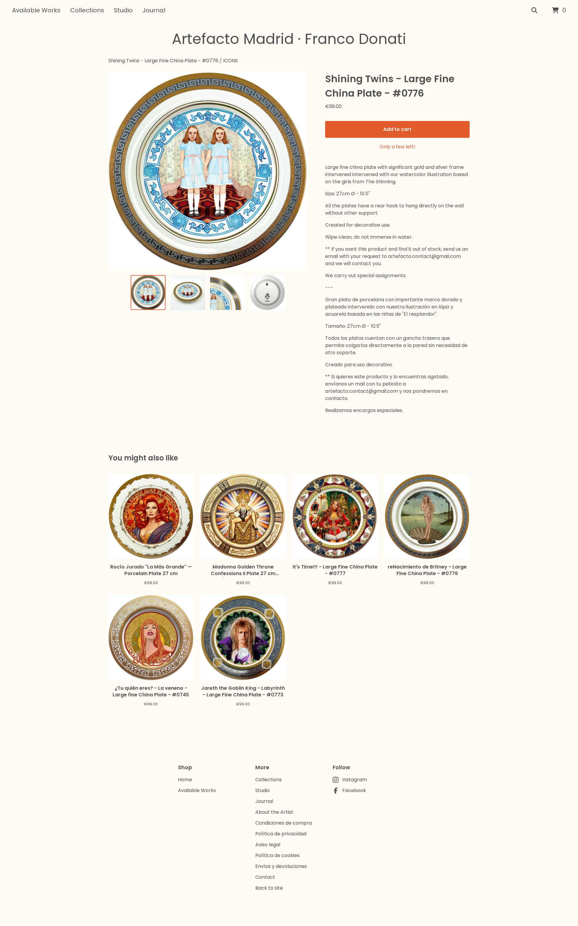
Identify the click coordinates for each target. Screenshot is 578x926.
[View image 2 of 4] (187, 292)
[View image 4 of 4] (267, 292)
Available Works (36, 10)
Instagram (354, 779)
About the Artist (274, 812)
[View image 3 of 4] (227, 292)
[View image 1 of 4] (148, 292)
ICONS (230, 60)
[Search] (534, 10)
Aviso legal (267, 844)
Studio (123, 10)
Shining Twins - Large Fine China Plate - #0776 (163, 60)
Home (185, 779)
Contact (265, 877)
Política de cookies (277, 855)
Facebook (354, 790)
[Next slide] (298, 171)
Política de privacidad (280, 833)
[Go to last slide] (117, 171)
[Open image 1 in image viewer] (207, 171)
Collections (87, 10)
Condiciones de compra (283, 822)
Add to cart (397, 129)
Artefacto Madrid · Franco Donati (289, 39)
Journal (153, 10)
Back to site (269, 887)
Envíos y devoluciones (281, 866)
